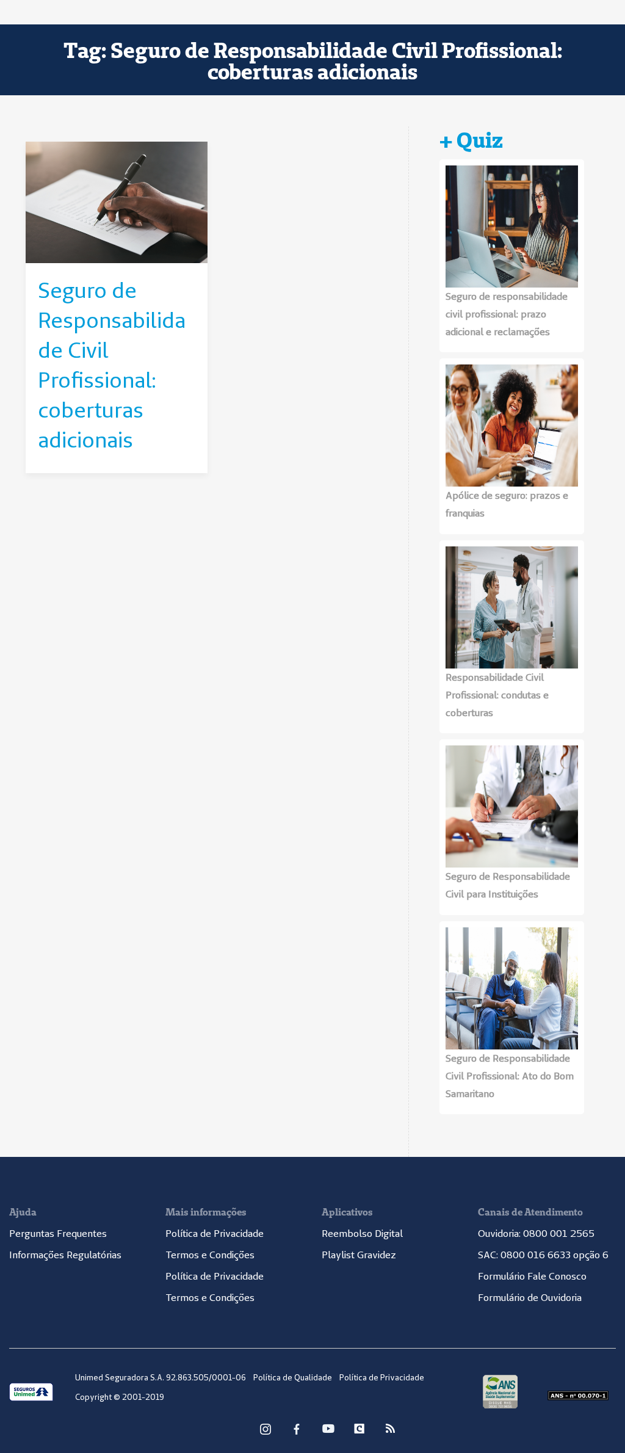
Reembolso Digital (362, 1233)
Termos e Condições (210, 1254)
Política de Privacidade (214, 1233)
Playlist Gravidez (359, 1254)
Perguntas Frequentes (58, 1233)
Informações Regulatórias (65, 1254)
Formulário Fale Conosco (532, 1276)
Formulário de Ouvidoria (530, 1297)
